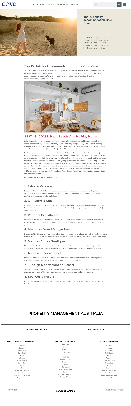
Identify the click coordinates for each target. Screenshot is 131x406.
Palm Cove (22, 373)
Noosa (21, 365)
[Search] (119, 4)
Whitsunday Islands (22, 370)
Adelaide (22, 358)
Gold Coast (22, 353)
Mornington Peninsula (22, 375)
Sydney (22, 348)
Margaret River (21, 378)
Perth (22, 355)
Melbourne (22, 350)
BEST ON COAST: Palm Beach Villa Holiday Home (60, 136)
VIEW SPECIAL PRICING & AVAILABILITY (40, 178)
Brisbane (22, 345)
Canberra (21, 368)
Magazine (75, 4)
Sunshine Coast (21, 360)
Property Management (58, 4)
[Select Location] (126, 4)
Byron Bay (22, 363)
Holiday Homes (39, 4)
